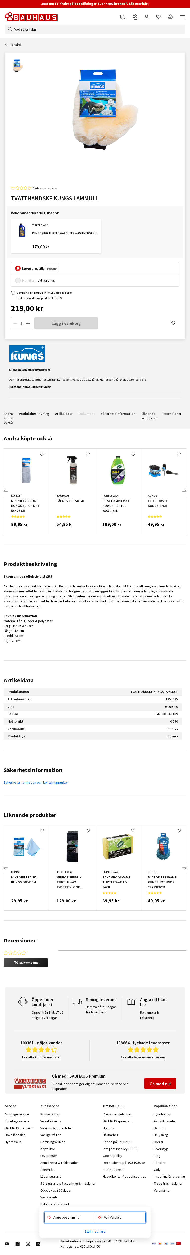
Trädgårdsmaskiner (168, 1183)
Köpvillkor (47, 1149)
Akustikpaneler (165, 1121)
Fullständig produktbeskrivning (30, 387)
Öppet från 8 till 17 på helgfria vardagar (47, 1015)
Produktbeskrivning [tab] (30, 564)
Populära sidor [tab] (165, 1106)
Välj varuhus (46, 280)
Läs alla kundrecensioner (41, 1057)
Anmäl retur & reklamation (59, 1162)
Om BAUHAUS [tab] (113, 1106)
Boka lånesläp (15, 1135)
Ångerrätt (47, 1169)
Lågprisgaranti (51, 1176)
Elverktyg (161, 1149)
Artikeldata (64, 413)
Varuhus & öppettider (56, 1128)
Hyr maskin (13, 1142)
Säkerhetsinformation (118, 413)
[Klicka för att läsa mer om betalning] (168, 1244)
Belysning (161, 1135)
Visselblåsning (50, 1121)
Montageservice (17, 1114)
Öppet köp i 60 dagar (55, 1190)
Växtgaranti (48, 1197)
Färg (157, 1155)
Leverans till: (33, 268)
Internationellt (113, 1169)
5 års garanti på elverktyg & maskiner (67, 1183)
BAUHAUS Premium (19, 1128)
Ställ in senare (95, 1231)
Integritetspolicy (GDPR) (121, 1149)
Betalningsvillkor (52, 1142)
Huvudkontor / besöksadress (124, 1176)
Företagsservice (17, 1121)
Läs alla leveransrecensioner (143, 1057)
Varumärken (162, 1190)
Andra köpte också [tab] (28, 438)
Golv (157, 1169)
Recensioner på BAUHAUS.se (124, 1162)
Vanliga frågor (50, 1135)
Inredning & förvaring (169, 1176)
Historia (108, 1128)
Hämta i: (29, 280)
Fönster (160, 1162)
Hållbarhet (110, 1135)
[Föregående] (5, 491)
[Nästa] (184, 491)
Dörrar (158, 1142)
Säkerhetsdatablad (54, 1204)
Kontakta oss (50, 1114)
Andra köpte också (8, 418)
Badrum (159, 1128)
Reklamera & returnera (149, 1015)
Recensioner (172, 413)
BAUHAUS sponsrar (117, 1121)
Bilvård (16, 44)
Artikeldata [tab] (19, 680)
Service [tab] (10, 1106)
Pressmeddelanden (117, 1114)
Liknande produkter (149, 415)
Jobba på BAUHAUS (117, 1142)
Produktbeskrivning (34, 413)
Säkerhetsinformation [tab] (33, 770)
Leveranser (48, 1155)
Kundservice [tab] (49, 1106)
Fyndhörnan (162, 1114)
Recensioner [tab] (20, 940)
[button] (26, 962)
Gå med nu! (160, 1084)
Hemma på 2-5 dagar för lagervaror (101, 1009)
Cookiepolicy (112, 1155)
